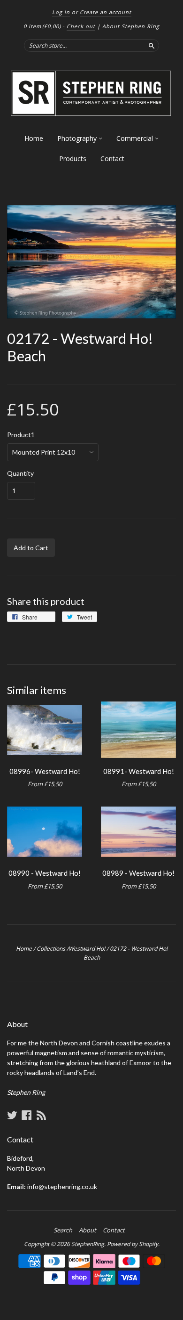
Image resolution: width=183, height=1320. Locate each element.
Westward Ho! (87, 949)
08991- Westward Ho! (138, 771)
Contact (112, 158)
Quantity (20, 473)
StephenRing (87, 1244)
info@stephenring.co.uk (62, 1186)
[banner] (91, 93)
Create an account (105, 12)
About (87, 1230)
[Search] (151, 45)
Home (33, 138)
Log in (61, 12)
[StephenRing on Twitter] (12, 1115)
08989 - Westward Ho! (138, 873)
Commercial (135, 138)
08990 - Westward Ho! (44, 873)
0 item (42, 26)
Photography (78, 138)
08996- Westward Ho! (44, 771)
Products (72, 158)
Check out (81, 26)
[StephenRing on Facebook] (27, 1115)
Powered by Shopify (132, 1244)
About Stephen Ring (131, 26)
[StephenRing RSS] (41, 1115)
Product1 (21, 435)
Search (62, 1230)
